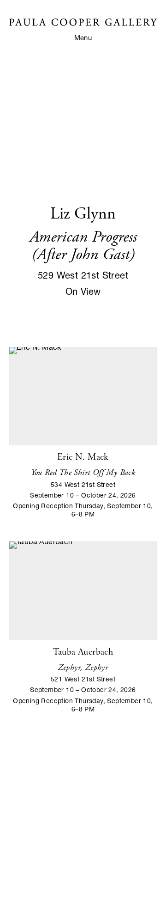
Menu (83, 37)
